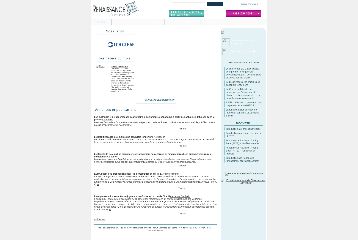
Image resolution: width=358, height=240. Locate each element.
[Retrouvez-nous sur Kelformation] (244, 182)
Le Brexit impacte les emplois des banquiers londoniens (243, 83)
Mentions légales (155, 230)
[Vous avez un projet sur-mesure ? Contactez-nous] (187, 14)
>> (121, 91)
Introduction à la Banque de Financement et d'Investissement (242, 159)
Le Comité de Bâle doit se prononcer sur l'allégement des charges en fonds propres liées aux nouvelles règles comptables (244, 94)
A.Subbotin (107, 119)
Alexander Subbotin (180, 196)
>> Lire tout (100, 219)
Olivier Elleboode (119, 66)
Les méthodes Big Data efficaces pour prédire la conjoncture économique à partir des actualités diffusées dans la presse (243, 73)
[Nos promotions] (244, 14)
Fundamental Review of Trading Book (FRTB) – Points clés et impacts (242, 150)
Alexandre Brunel (170, 174)
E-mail (209, 228)
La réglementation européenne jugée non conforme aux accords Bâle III (242, 112)
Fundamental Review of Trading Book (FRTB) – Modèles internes (242, 142)
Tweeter (182, 128)
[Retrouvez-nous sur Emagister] (244, 173)
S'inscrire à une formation (244, 51)
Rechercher (215, 4)
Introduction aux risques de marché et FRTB (244, 135)
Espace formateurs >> (251, 3)
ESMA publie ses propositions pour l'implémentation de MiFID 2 (243, 104)
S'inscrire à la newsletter (160, 99)
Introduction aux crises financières (243, 129)
